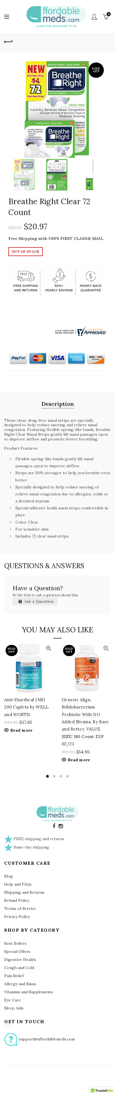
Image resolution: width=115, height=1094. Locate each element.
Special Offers (17, 951)
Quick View (48, 648)
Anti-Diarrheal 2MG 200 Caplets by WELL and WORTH (26, 707)
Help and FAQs (18, 884)
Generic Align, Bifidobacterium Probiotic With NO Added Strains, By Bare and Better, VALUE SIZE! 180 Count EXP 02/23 (85, 721)
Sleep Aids (13, 1008)
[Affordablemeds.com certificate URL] (80, 330)
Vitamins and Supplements (28, 991)
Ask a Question (38, 601)
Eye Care (12, 1000)
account (94, 17)
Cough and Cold (19, 967)
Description (57, 403)
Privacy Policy (17, 916)
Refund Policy (16, 900)
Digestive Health (20, 959)
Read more (21, 730)
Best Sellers (15, 943)
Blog (8, 876)
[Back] (8, 41)
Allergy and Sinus (20, 983)
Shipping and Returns (24, 892)
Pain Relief (14, 975)
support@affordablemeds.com (47, 1039)
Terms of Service (20, 908)
